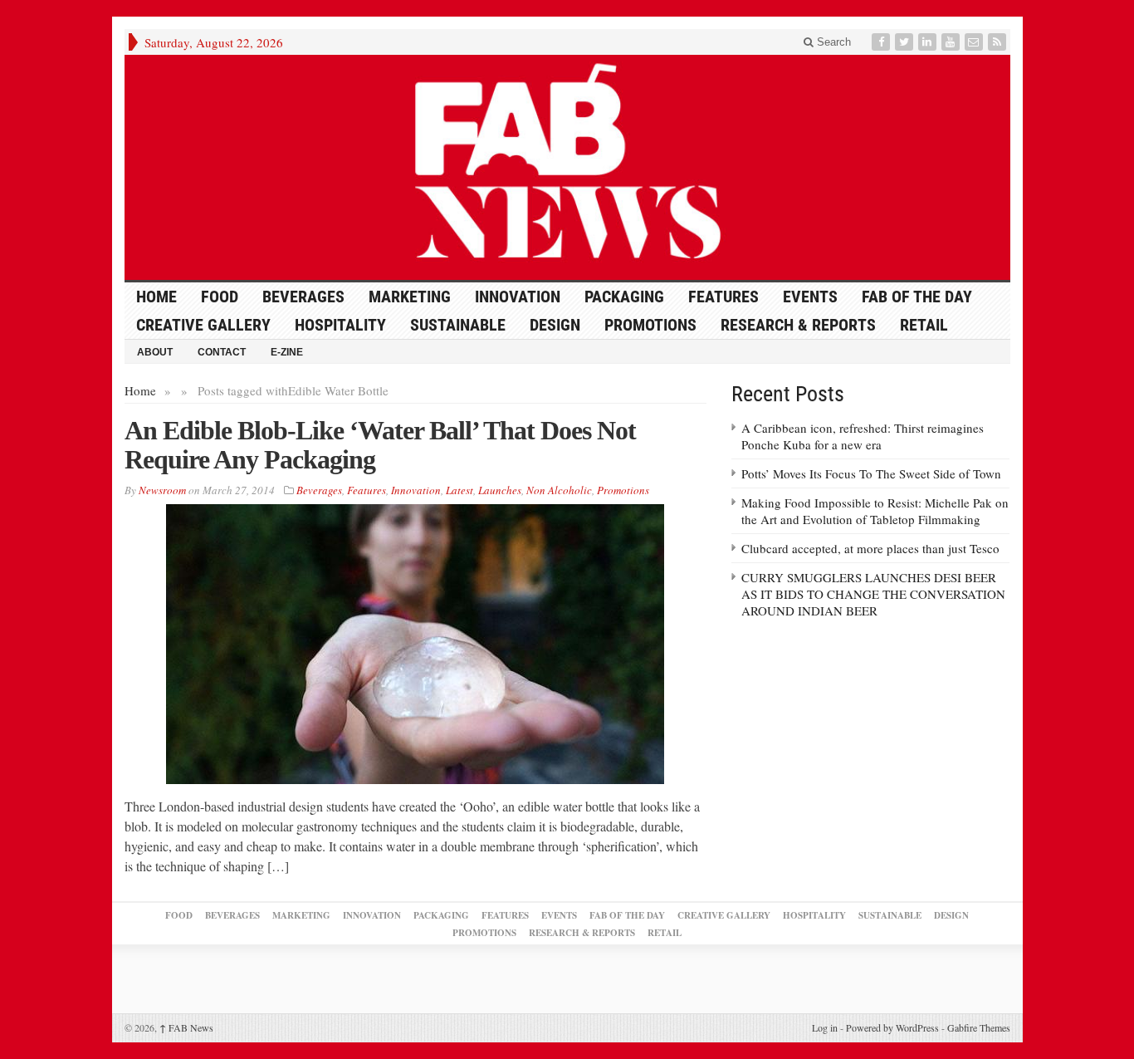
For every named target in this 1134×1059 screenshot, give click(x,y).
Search (832, 42)
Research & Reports (798, 325)
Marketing (410, 296)
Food (219, 296)
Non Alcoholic (559, 490)
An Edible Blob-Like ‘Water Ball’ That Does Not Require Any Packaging (380, 444)
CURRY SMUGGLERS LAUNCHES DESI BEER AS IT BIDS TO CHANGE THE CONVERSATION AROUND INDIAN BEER (873, 594)
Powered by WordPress (892, 1027)
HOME (156, 296)
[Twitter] (905, 41)
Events (810, 296)
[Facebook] (882, 41)
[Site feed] (998, 41)
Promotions (650, 325)
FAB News (186, 1027)
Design (555, 325)
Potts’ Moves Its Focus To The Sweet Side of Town (871, 473)
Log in (825, 1027)
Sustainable (458, 325)
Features (723, 296)
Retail (924, 325)
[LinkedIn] (929, 41)
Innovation (517, 296)
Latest (459, 490)
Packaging (624, 296)
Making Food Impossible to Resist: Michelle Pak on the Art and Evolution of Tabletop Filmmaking (875, 510)
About (155, 352)
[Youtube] (952, 41)
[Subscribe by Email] (975, 41)
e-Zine (287, 352)
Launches (499, 490)
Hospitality (340, 325)
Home (140, 390)
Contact (222, 352)
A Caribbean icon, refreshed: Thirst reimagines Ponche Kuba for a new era (862, 436)
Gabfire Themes (978, 1027)
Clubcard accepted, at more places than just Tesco (870, 548)
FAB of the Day (917, 296)
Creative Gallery (203, 325)
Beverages (303, 296)
